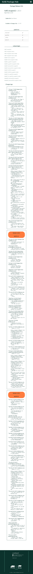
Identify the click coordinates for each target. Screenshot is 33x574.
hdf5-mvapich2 (10, 11)
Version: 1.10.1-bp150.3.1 (16, 395)
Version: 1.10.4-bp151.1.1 (16, 235)
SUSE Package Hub (10, 2)
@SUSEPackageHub (17, 555)
